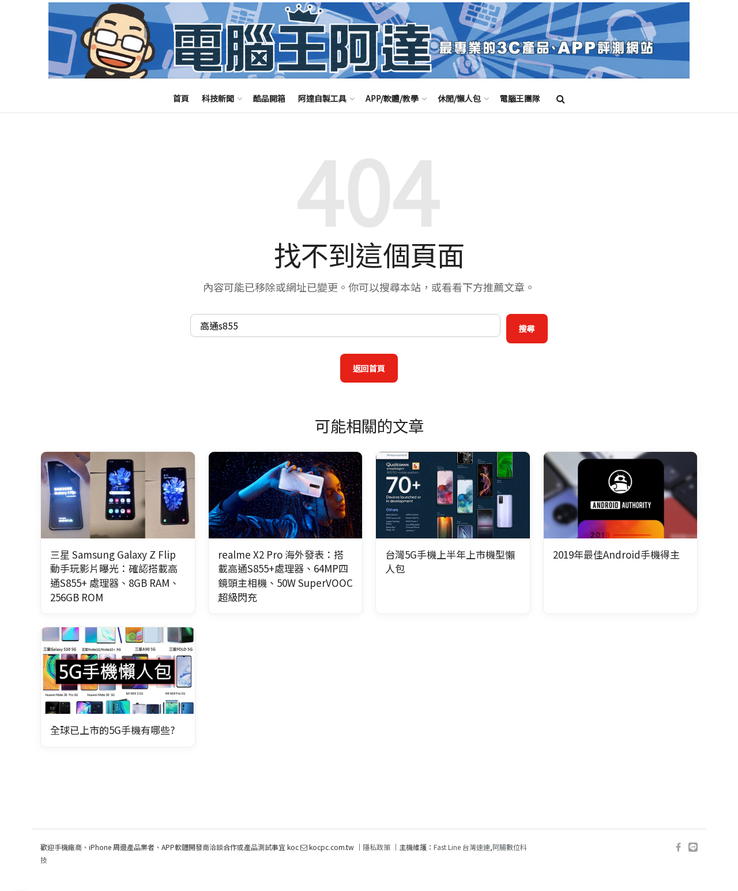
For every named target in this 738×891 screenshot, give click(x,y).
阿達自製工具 (322, 98)
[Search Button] (560, 98)
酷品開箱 (269, 98)
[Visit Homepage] (369, 40)
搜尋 (527, 328)
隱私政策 (376, 847)
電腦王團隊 (520, 98)
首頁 (181, 98)
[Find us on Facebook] (678, 847)
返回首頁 (369, 368)
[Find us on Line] (693, 847)
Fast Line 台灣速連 (462, 847)
